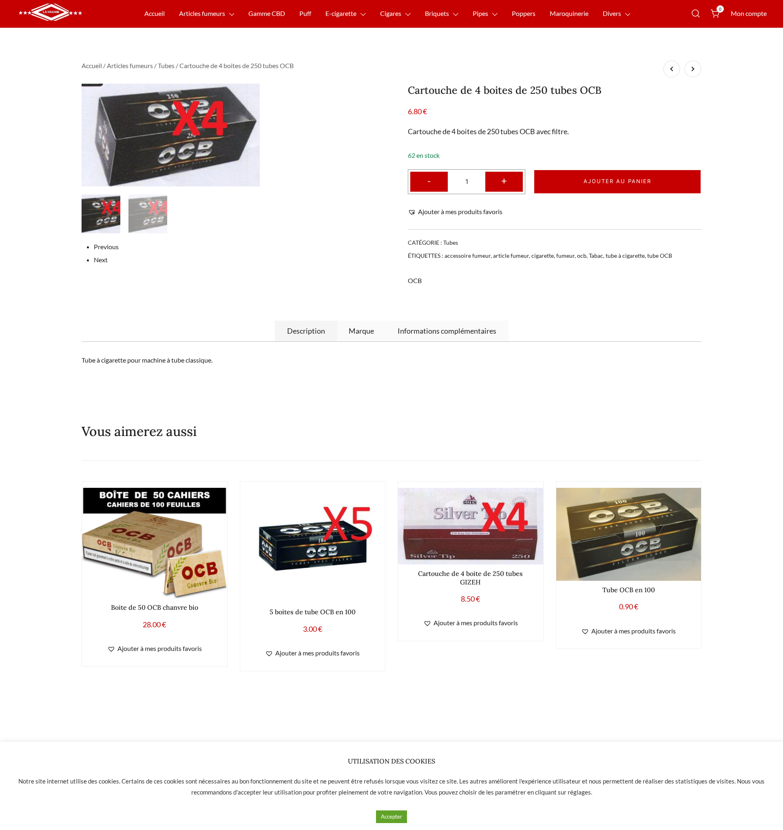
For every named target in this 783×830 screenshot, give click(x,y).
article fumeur (511, 255)
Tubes (166, 65)
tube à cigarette (625, 255)
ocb (581, 255)
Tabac (596, 255)
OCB (415, 280)
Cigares (390, 13)
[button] (455, 211)
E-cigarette (340, 13)
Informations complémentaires (447, 330)
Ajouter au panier (617, 181)
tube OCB (659, 255)
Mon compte (749, 13)
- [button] (429, 180)
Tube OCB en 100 (628, 590)
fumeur (565, 255)
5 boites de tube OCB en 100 (313, 612)
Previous (106, 246)
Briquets (437, 13)
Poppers (523, 13)
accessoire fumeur (468, 255)
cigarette (542, 255)
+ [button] (504, 180)
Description (306, 330)
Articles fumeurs (202, 13)
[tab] (306, 331)
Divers (612, 13)
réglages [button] (579, 792)
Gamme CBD (266, 13)
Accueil (154, 13)
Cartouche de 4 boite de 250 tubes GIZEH (470, 577)
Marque (361, 330)
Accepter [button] (391, 816)
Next (101, 259)
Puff (305, 13)
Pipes (480, 13)
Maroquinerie (569, 13)
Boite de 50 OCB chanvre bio (154, 607)
